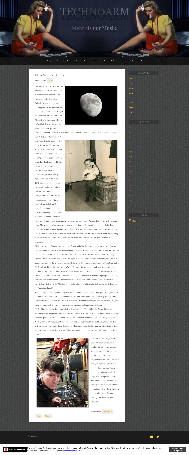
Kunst (131, 102)
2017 (130, 166)
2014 (130, 180)
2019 (130, 156)
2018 (130, 161)
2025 (130, 127)
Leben (50, 80)
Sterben (131, 88)
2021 (130, 147)
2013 (130, 185)
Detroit (131, 112)
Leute (131, 93)
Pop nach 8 (109, 60)
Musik (39, 416)
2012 (130, 190)
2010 (130, 200)
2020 (130, 151)
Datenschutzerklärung (73, 450)
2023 (130, 137)
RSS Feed (136, 220)
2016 (130, 171)
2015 (130, 176)
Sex (130, 97)
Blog (49, 60)
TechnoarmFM (79, 60)
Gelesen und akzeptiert (177, 449)
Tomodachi (95, 60)
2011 (130, 195)
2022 (130, 142)
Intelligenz (107, 411)
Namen (131, 107)
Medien (48, 416)
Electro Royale (62, 60)
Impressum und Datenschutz (130, 60)
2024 (130, 132)
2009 (130, 205)
